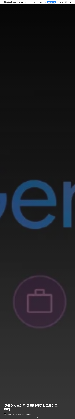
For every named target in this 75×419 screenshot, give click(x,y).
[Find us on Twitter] (60, 2)
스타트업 (21, 2)
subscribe (52, 2)
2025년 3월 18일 (16, 414)
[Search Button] (70, 2)
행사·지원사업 (34, 2)
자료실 (40, 2)
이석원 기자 (9, 414)
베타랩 (44, 2)
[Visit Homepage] (11, 2)
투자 (28, 2)
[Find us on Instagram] (62, 2)
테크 (25, 2)
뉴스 (21, 414)
